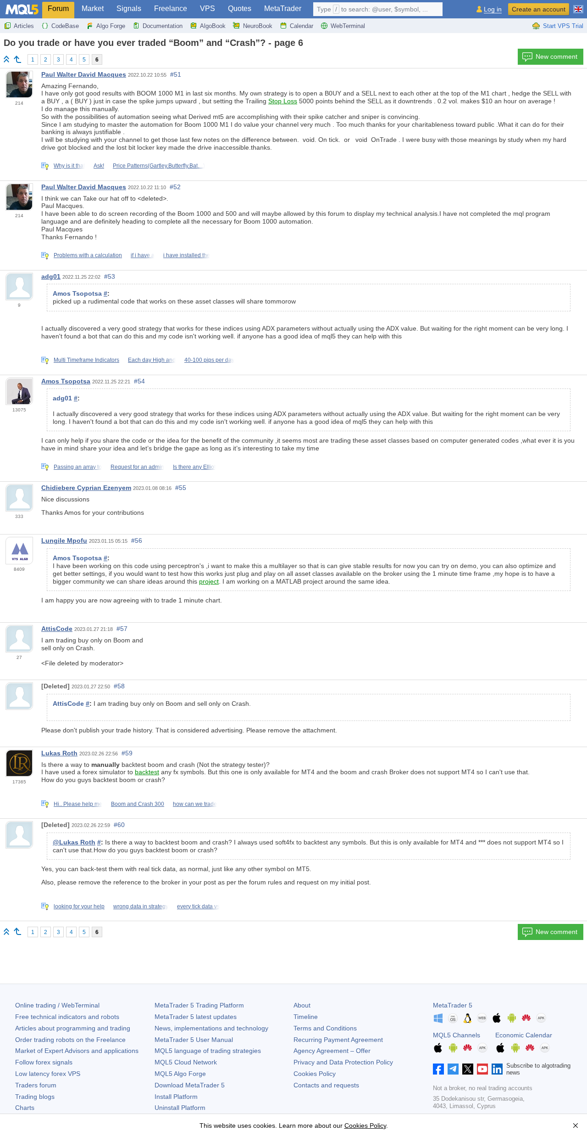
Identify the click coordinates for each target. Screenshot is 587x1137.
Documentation (163, 26)
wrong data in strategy (140, 906)
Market (93, 8)
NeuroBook (257, 26)
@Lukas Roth (74, 842)
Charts (24, 1107)
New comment (556, 56)
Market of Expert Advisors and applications (76, 1050)
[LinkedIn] (497, 1069)
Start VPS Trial (563, 26)
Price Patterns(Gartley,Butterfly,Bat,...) (159, 166)
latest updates (196, 1016)
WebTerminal (348, 26)
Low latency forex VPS (47, 1073)
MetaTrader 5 (452, 1005)
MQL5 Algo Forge (180, 1073)
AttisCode (56, 628)
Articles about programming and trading (72, 1028)
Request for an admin (137, 467)
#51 (175, 74)
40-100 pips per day (209, 360)
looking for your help (79, 906)
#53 (109, 276)
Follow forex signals (43, 1062)
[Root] (6, 59)
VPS (207, 8)
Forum (58, 8)
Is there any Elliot (194, 467)
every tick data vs (198, 906)
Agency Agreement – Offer (332, 1050)
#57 (121, 628)
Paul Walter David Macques (83, 74)
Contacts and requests (326, 1085)
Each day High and (152, 360)
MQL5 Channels (456, 1035)
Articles (24, 26)
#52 (175, 187)
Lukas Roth (59, 753)
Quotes (239, 8)
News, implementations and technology (211, 1028)
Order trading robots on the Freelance (70, 1039)
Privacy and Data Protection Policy (343, 1062)
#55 (180, 487)
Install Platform (176, 1096)
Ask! (99, 166)
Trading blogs (35, 1096)
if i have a (143, 255)
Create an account (538, 9)
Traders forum (35, 1085)
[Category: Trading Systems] (17, 59)
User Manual (194, 1039)
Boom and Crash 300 (137, 804)
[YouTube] (482, 1069)
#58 (119, 686)
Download (190, 1085)
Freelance (170, 8)
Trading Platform (199, 1005)
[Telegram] (453, 1069)
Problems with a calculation (88, 255)
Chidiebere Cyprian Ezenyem (86, 487)
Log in (493, 9)
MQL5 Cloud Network (186, 1062)
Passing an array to (78, 467)
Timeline (306, 1016)
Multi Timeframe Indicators (86, 360)
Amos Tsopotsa (65, 381)
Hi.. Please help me (78, 804)
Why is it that (69, 166)
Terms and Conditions (325, 1028)
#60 (119, 824)
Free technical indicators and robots (67, 1016)
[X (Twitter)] (467, 1069)
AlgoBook (213, 26)
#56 (136, 540)
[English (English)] (578, 5)
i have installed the (186, 255)
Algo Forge (110, 26)
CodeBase (65, 26)
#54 (139, 381)
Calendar (301, 26)
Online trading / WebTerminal (57, 1005)
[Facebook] (438, 1069)
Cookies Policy (315, 1073)
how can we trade (195, 804)
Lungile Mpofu (64, 540)
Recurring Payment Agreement (338, 1039)
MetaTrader (282, 8)
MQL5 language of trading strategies (208, 1050)
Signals (128, 8)
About (302, 1005)
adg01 (51, 276)
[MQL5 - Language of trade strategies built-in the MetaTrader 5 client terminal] (22, 9)
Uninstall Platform (180, 1107)
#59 (127, 753)
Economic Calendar (523, 1035)
